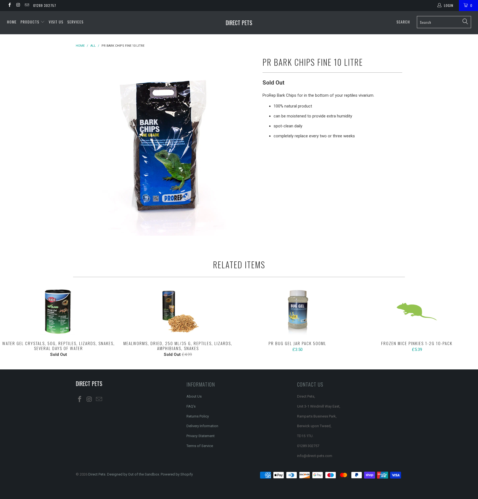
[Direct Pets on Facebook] (9, 5)
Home (12, 22)
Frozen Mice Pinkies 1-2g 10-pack (416, 311)
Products (30, 22)
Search (403, 22)
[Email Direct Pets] (26, 5)
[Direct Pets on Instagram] (17, 5)
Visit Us (56, 22)
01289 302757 (44, 5)
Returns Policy (197, 416)
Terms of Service (199, 446)
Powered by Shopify (177, 474)
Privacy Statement (200, 436)
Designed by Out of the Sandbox (133, 474)
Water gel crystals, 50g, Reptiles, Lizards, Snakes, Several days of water (58, 311)
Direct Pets (239, 23)
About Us (194, 396)
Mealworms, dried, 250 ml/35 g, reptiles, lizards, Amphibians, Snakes (177, 311)
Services (75, 22)
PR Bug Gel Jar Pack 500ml (297, 311)
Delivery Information (202, 426)
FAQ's (191, 406)
